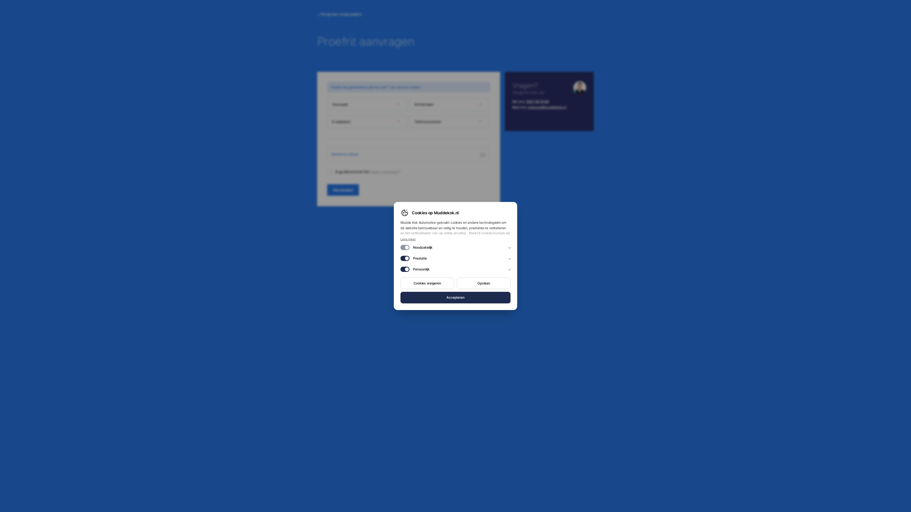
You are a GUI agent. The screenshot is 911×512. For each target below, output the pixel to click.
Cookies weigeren (427, 283)
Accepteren (455, 297)
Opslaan (483, 283)
